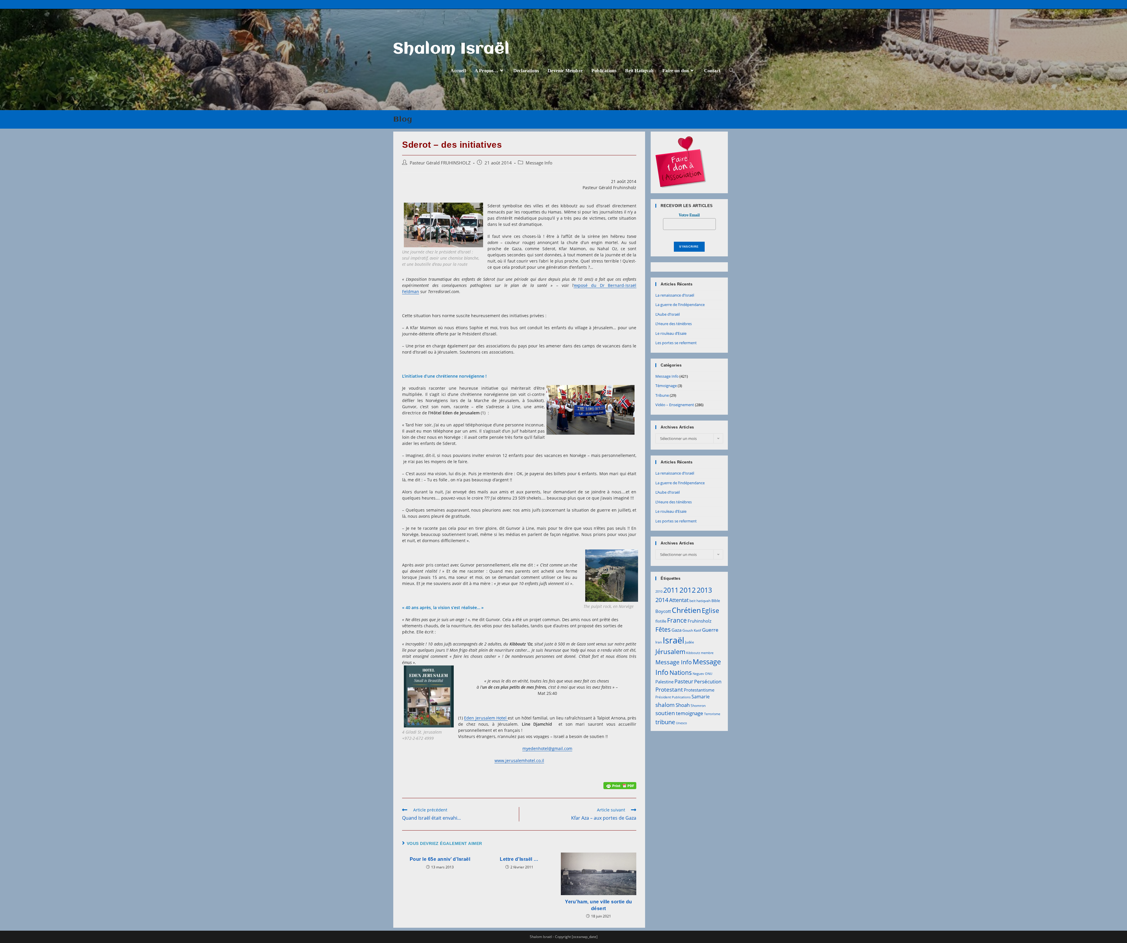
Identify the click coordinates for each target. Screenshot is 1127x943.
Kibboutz (693, 653)
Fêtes (663, 629)
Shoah (683, 705)
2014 (661, 600)
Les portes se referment (676, 342)
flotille (660, 621)
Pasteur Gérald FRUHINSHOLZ (440, 163)
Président (663, 697)
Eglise (710, 610)
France (677, 620)
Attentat (679, 600)
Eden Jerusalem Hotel (486, 718)
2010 (658, 591)
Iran (658, 642)
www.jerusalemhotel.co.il (519, 760)
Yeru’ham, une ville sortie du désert (598, 905)
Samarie (700, 696)
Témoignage (666, 385)
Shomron (698, 705)
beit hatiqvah (700, 600)
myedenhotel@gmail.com (547, 748)
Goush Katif (691, 630)
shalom (665, 705)
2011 (671, 590)
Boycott (663, 611)
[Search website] (731, 70)
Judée (689, 642)
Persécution (707, 681)
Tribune (662, 395)
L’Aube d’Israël (667, 314)
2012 (687, 590)
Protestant (669, 689)
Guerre (710, 629)
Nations (680, 672)
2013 (704, 590)
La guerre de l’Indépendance (680, 304)
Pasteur (683, 681)
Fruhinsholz (699, 621)
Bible (715, 600)
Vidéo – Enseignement (674, 404)
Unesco (681, 723)
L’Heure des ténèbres (673, 323)
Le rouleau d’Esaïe (670, 333)
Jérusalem (670, 651)
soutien (665, 713)
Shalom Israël (451, 49)
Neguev (698, 674)
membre (707, 653)
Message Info (539, 163)
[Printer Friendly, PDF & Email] (619, 785)
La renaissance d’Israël (674, 295)
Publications (681, 697)
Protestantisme (699, 690)
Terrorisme (712, 714)
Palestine (664, 682)
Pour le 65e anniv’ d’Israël (440, 859)
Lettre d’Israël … (519, 859)
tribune (665, 722)
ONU (708, 674)
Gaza (676, 630)
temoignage (689, 713)
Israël (673, 640)
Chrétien (686, 610)
